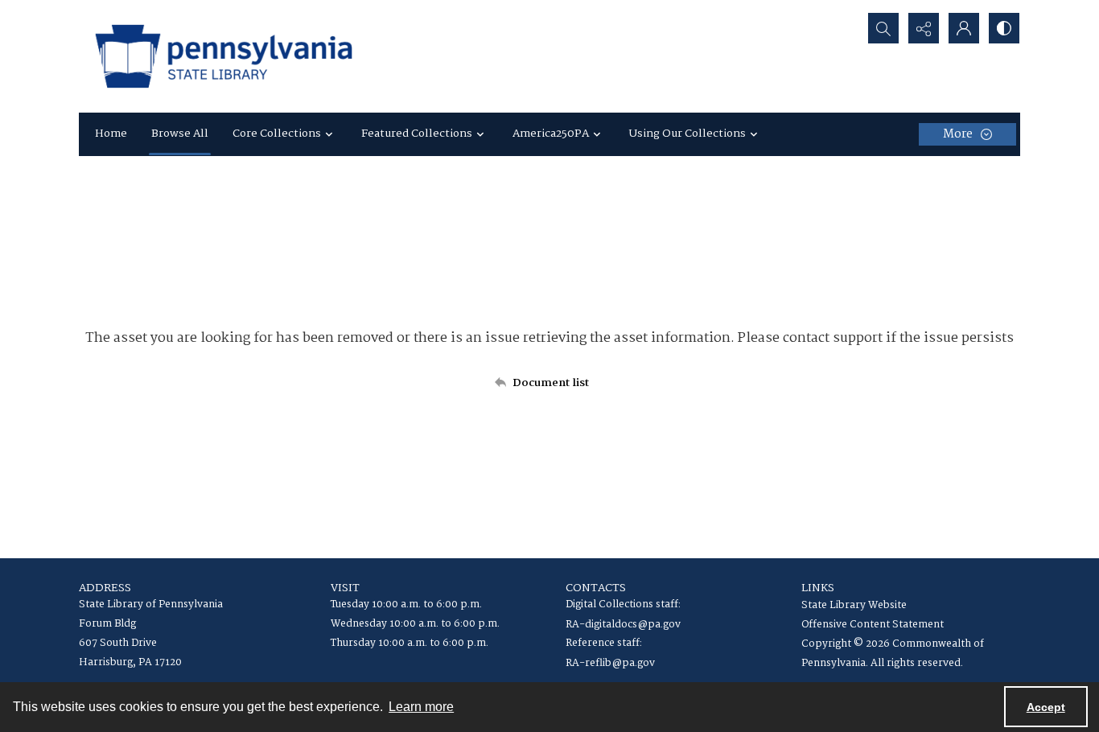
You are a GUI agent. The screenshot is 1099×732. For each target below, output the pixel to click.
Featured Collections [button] (416, 133)
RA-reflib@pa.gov (610, 663)
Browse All (179, 133)
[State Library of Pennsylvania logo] (223, 56)
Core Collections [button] (277, 133)
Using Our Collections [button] (687, 133)
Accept (1046, 707)
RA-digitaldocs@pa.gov (623, 624)
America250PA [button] (550, 133)
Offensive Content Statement (872, 624)
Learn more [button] (421, 706)
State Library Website (854, 605)
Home (111, 133)
